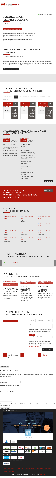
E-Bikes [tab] (48, 97)
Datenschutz (48, 468)
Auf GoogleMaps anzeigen (10, 321)
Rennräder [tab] (26, 97)
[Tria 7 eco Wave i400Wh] (45, 106)
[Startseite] (10, 4)
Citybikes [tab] (42, 97)
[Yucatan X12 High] (28, 106)
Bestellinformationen (30, 468)
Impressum (42, 474)
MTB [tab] (20, 97)
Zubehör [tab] (5, 100)
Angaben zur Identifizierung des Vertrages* (9, 385)
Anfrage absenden (47, 349)
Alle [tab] (16, 97)
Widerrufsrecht (11, 468)
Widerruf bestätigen (5, 408)
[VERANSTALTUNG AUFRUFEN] (10, 138)
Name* (1, 379)
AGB (5, 468)
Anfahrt (16, 69)
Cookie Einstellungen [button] (9, 471)
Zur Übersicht (48, 181)
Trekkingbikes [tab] (34, 97)
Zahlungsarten (40, 468)
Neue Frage (32, 334)
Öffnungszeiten (8, 69)
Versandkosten (20, 468)
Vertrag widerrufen (5, 366)
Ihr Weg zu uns (48, 190)
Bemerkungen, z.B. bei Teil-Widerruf (8, 391)
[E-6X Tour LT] (10, 106)
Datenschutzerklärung (34, 346)
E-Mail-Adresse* (3, 382)
